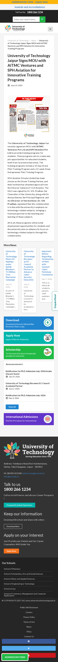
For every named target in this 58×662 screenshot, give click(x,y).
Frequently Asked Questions (19, 505)
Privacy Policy (29, 617)
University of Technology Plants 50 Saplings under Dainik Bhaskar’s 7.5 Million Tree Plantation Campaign (11, 265)
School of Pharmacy (12, 569)
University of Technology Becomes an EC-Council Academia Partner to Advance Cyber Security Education (29, 265)
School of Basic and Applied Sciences (19, 579)
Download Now (13, 526)
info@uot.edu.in (11, 476)
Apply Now (11, 551)
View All (12, 407)
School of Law (10, 589)
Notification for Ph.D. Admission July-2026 (25, 395)
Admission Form (15, 657)
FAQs (29, 631)
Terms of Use (29, 622)
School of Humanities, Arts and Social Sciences (23, 574)
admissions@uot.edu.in (33, 473)
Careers (29, 612)
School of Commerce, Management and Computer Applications (25, 595)
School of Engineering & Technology (19, 584)
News (29, 627)
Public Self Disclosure (29, 607)
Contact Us (29, 636)
